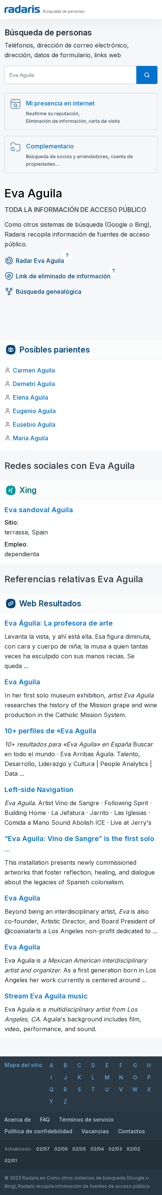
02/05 (79, 1149)
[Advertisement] (81, 323)
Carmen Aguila (34, 370)
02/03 (115, 1149)
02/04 (97, 1149)
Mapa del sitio (23, 1065)
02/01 (11, 1160)
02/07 (43, 1149)
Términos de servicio (86, 1119)
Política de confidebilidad (38, 1131)
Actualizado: (18, 1149)
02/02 (133, 1149)
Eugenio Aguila (34, 411)
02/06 (61, 1149)
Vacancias (95, 1131)
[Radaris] (22, 9)
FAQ (45, 1119)
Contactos (131, 1131)
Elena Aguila (30, 397)
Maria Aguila (30, 438)
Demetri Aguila (34, 384)
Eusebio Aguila (34, 424)
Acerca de (18, 1119)
